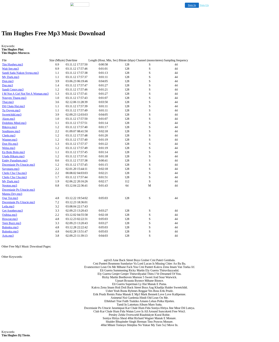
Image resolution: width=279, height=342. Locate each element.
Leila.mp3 (8, 206)
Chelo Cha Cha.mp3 (14, 173)
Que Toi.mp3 (10, 198)
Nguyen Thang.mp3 (14, 97)
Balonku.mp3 (10, 227)
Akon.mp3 (8, 118)
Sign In (192, 5)
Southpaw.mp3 (11, 131)
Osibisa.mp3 (9, 214)
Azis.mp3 (8, 235)
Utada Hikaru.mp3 (13, 156)
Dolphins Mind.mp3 (14, 123)
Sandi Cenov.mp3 (13, 89)
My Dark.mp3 (10, 77)
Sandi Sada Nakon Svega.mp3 (20, 72)
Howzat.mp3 (10, 219)
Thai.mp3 (8, 102)
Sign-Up (204, 5)
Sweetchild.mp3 (11, 114)
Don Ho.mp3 (10, 143)
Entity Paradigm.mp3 (15, 160)
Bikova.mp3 (9, 127)
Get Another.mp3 (12, 210)
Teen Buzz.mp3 (11, 223)
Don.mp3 (7, 81)
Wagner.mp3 (9, 139)
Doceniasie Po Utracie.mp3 (18, 164)
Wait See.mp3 (10, 68)
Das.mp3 (7, 85)
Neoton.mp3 (9, 185)
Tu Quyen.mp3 (11, 110)
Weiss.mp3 (8, 148)
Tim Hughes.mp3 (12, 64)
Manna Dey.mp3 (12, 193)
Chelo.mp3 (8, 135)
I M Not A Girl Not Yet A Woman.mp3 (25, 93)
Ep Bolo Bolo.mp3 (13, 152)
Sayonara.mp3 (10, 168)
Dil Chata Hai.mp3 (13, 106)
